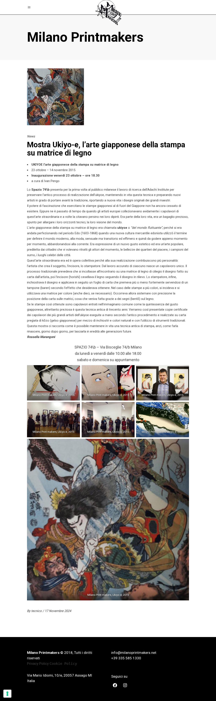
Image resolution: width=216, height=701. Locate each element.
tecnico (37, 611)
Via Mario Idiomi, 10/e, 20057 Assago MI (59, 675)
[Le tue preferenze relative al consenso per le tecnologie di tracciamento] (7, 694)
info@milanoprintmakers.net (133, 652)
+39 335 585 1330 (126, 658)
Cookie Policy (63, 663)
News (31, 136)
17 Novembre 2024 (58, 611)
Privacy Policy (38, 663)
